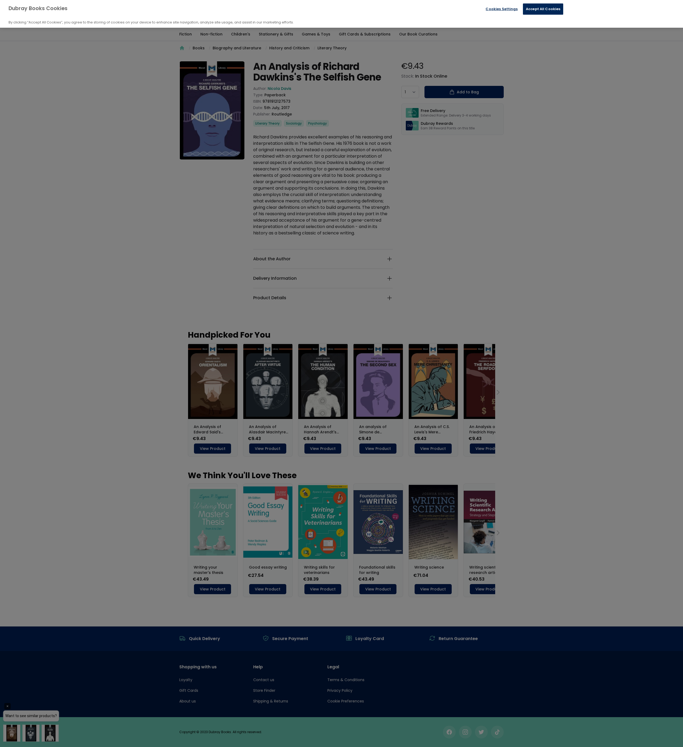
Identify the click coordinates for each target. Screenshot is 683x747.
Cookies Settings (502, 8)
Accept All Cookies (543, 8)
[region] (341, 14)
